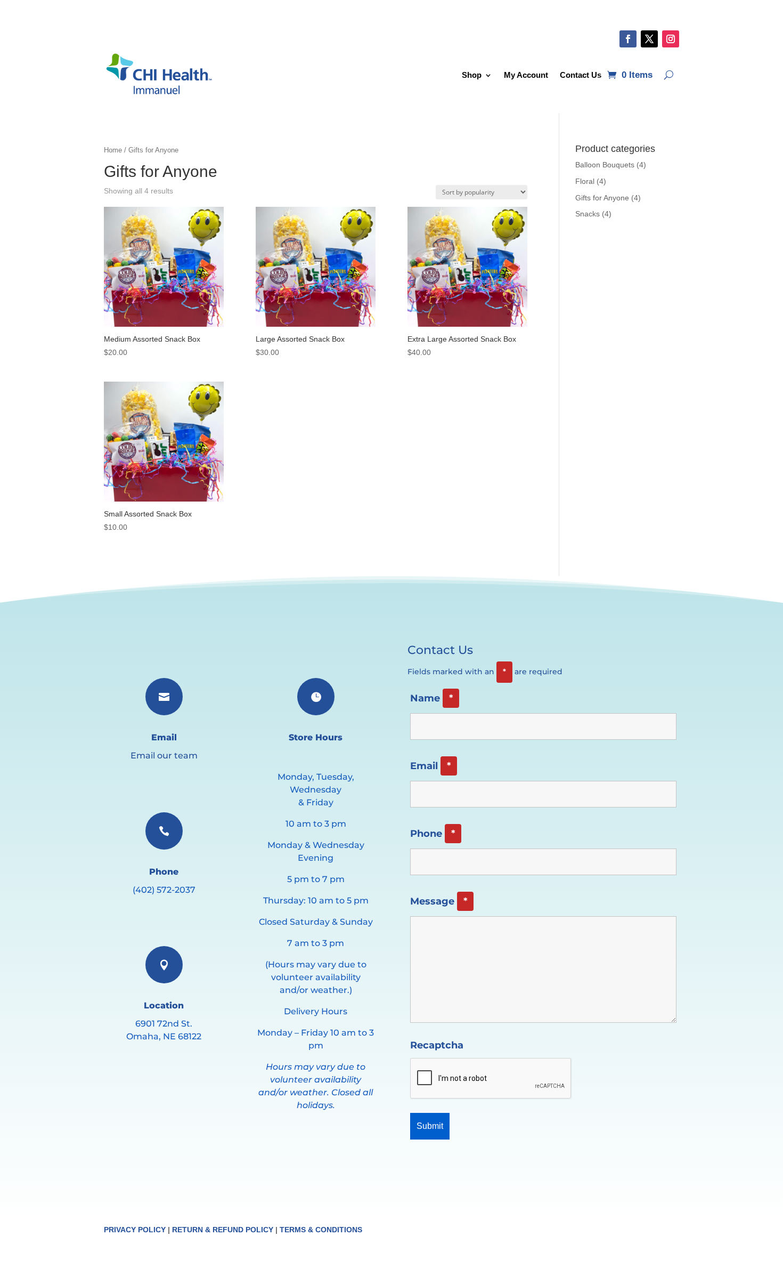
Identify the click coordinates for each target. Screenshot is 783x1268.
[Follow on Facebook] (628, 38)
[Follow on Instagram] (670, 38)
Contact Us (580, 74)
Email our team (164, 755)
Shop (472, 74)
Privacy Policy (135, 1229)
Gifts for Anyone (602, 197)
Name (431, 698)
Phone (432, 833)
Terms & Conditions (321, 1229)
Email (430, 766)
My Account (526, 74)
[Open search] (668, 75)
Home (113, 150)
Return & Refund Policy (222, 1229)
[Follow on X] (649, 38)
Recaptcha (436, 1045)
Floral (584, 181)
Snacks (587, 213)
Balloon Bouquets (604, 164)
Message (438, 901)
